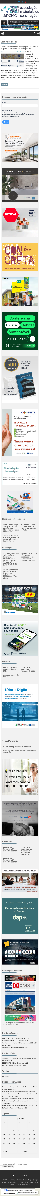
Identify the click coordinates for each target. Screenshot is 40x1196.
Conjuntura (7, 841)
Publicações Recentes (12, 970)
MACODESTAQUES (8, 1041)
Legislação (7, 547)
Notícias (6, 662)
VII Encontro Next (8, 1048)
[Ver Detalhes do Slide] (20, 22)
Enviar (6, 122)
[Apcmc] (2, 33)
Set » (25, 1151)
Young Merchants (10, 741)
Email (4, 102)
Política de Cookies (22, 1164)
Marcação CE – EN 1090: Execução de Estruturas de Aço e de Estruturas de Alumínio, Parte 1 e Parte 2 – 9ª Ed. (19, 1094)
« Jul (5, 1151)
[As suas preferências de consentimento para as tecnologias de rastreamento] (26, 1192)
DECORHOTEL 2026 (8, 1063)
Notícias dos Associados (13, 519)
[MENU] (38, 33)
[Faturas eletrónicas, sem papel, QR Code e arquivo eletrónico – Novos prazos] (12, 52)
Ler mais (4, 84)
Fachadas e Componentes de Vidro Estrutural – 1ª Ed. (19, 1087)
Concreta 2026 (7, 1065)
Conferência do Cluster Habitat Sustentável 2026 (17, 1043)
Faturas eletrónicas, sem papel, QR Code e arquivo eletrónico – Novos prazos (19, 48)
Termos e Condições (7, 1166)
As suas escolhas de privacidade (20, 1190)
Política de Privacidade (8, 1164)
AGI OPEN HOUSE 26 (8, 1038)
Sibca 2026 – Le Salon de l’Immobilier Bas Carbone (18, 1058)
